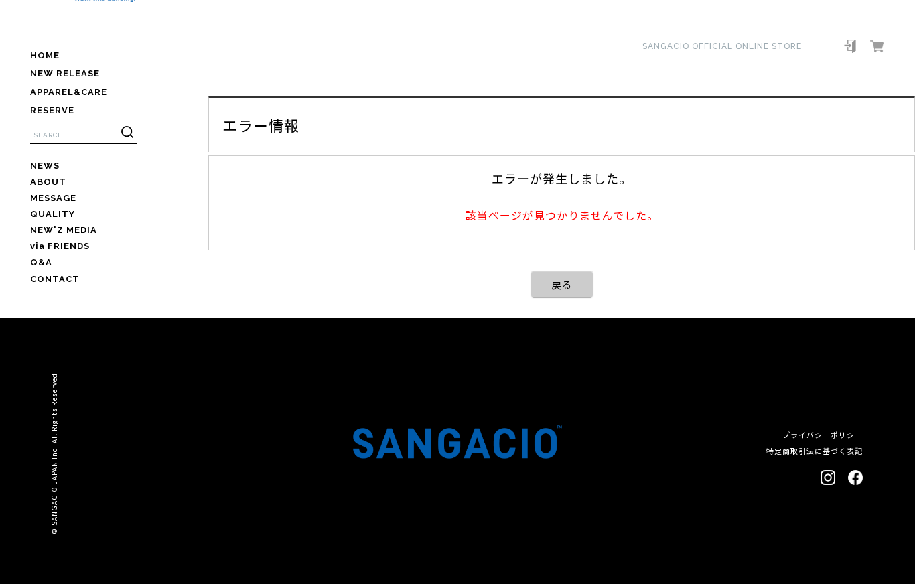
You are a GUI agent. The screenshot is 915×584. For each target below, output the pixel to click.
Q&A (41, 262)
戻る (562, 284)
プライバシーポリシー (822, 434)
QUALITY (52, 214)
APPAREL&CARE (68, 92)
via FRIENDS (60, 246)
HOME (45, 55)
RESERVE (52, 110)
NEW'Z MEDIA (63, 230)
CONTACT (55, 279)
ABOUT (48, 182)
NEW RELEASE (65, 73)
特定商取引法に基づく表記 (814, 450)
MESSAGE (53, 198)
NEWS (45, 166)
